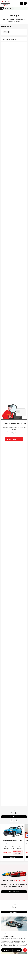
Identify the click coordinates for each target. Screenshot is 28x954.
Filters (7, 950)
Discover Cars (11, 439)
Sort (18, 950)
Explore (12, 857)
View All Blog (13, 912)
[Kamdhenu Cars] (5, 3)
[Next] (16, 820)
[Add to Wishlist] (22, 827)
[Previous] (11, 820)
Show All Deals (13, 816)
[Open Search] (21, 3)
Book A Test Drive (13, 891)
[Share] (19, 827)
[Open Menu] (25, 3)
